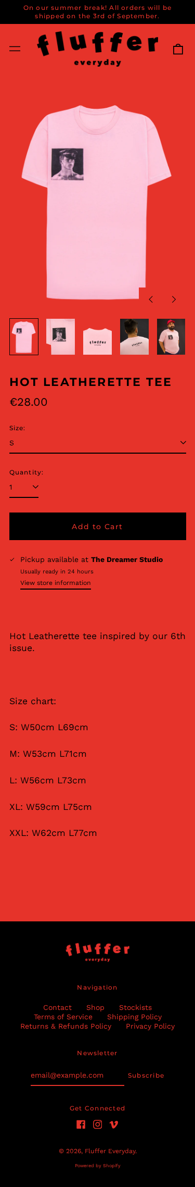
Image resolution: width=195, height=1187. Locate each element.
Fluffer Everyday (110, 1151)
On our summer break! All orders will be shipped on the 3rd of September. (97, 12)
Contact (57, 1007)
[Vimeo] (114, 1124)
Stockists (135, 1007)
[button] (178, 49)
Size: (17, 428)
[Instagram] (97, 1124)
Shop (95, 1007)
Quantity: (26, 472)
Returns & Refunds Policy (65, 1026)
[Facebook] (81, 1124)
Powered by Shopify (98, 1165)
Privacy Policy (150, 1026)
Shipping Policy (134, 1017)
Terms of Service (63, 1017)
